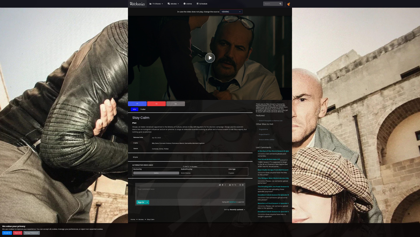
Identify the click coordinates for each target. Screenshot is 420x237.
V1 (137, 104)
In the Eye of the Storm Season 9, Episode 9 (275, 151)
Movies (173, 4)
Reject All (18, 233)
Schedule (203, 4)
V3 (176, 104)
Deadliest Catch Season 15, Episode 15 (273, 195)
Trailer (143, 109)
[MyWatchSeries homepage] (288, 4)
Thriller (166, 149)
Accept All (7, 233)
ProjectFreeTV (264, 134)
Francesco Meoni (178, 143)
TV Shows (156, 4)
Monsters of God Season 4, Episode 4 (273, 203)
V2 (156, 104)
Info (134, 109)
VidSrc (156, 173)
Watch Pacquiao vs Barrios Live (270, 121)
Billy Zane (155, 143)
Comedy (155, 149)
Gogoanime (263, 129)
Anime (189, 4)
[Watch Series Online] (137, 5)
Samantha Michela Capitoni (194, 143)
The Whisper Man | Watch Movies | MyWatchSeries (279, 178)
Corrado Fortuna (165, 143)
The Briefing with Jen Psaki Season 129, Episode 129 (279, 187)
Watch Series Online (266, 140)
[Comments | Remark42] (190, 197)
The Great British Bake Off (269, 159)
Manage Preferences (31, 233)
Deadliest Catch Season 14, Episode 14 (273, 212)
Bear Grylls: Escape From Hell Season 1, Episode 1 (278, 170)
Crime (161, 149)
